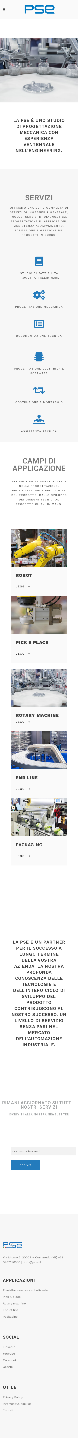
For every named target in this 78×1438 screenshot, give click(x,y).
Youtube (9, 1353)
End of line (10, 1310)
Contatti (8, 1410)
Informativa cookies (17, 1404)
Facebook (10, 1360)
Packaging (10, 1316)
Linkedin (9, 1347)
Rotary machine (14, 1303)
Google (8, 1367)
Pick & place (12, 1297)
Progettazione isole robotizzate (25, 1290)
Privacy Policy (13, 1397)
